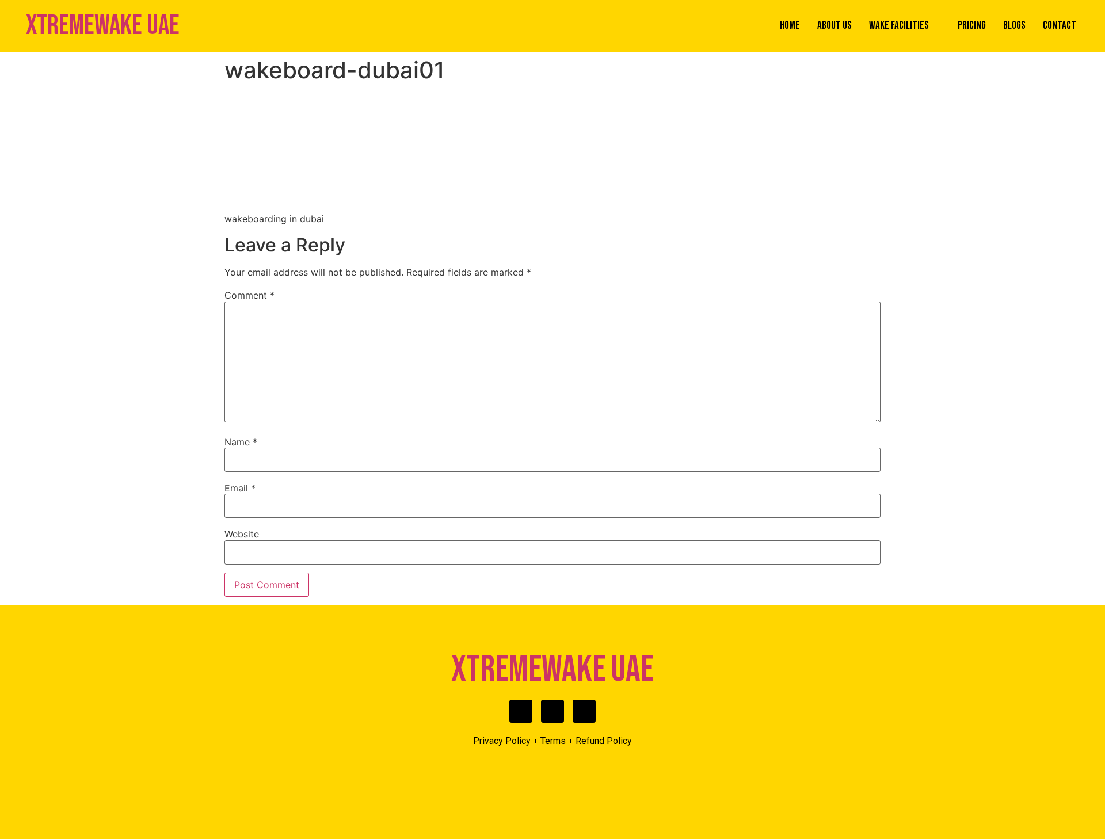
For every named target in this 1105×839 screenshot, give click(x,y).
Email (240, 488)
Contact (1059, 25)
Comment (249, 295)
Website (241, 534)
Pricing (972, 25)
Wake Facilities (899, 25)
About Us (834, 25)
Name (240, 442)
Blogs (1014, 25)
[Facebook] (520, 711)
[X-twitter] (552, 711)
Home (790, 25)
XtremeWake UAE (103, 25)
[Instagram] (584, 711)
